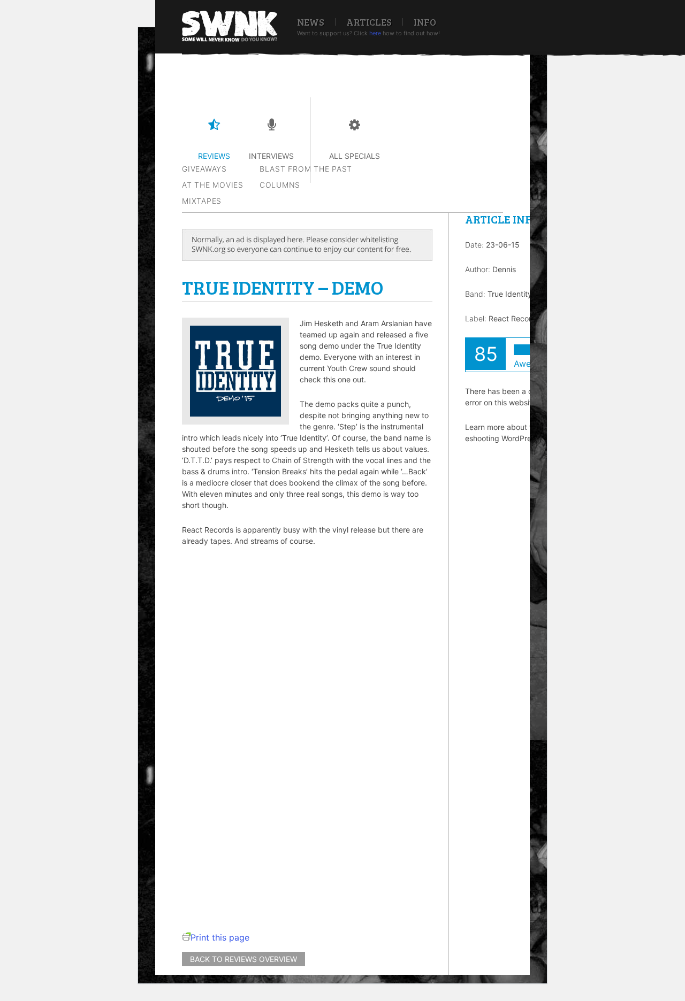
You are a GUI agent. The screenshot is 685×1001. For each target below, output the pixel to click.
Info (425, 22)
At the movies (212, 184)
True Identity (510, 293)
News (310, 22)
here (375, 33)
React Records (514, 318)
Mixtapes (202, 200)
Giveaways (204, 168)
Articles (369, 22)
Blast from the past (306, 168)
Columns (280, 184)
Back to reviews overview (243, 959)
